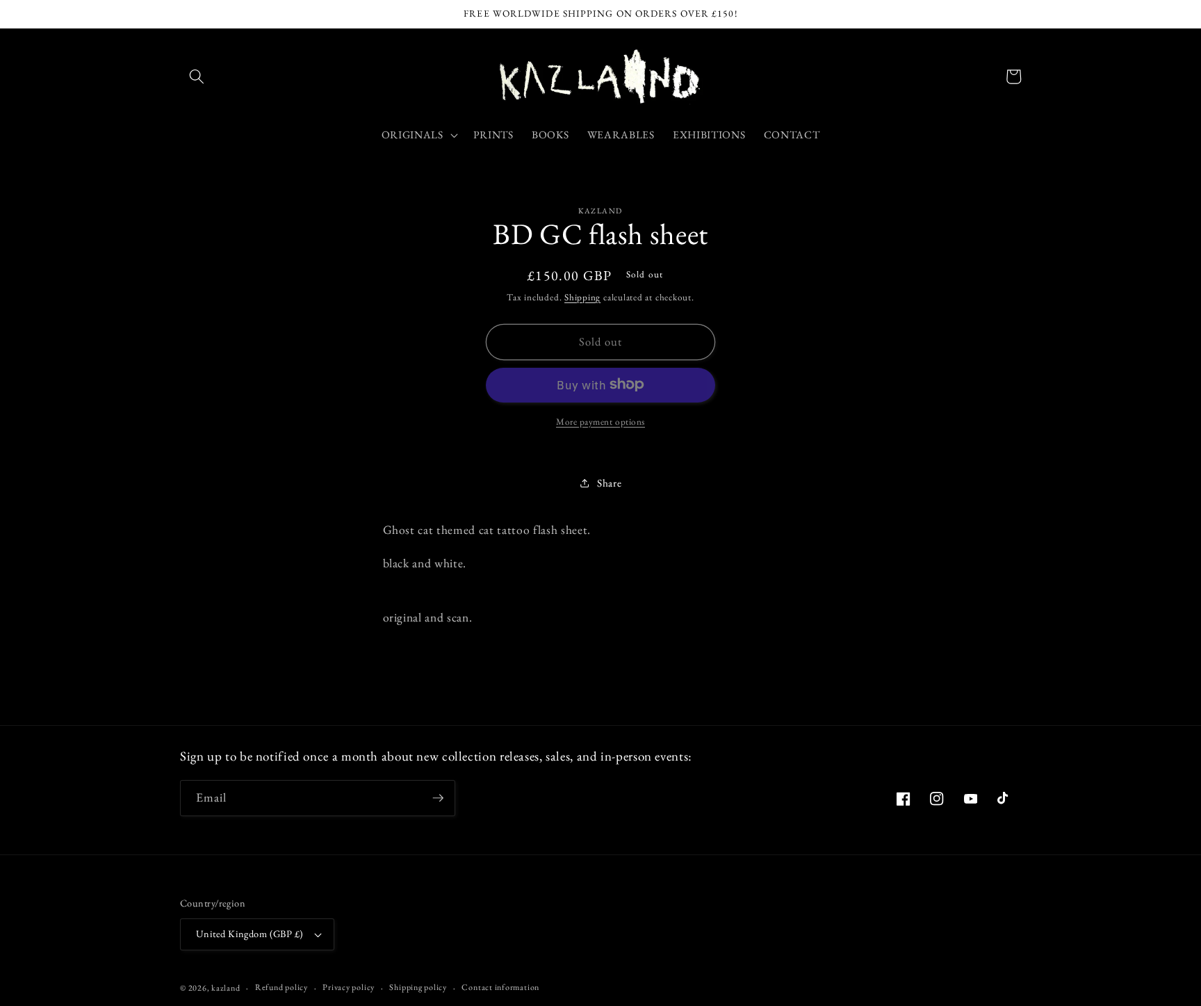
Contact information (500, 987)
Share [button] (609, 482)
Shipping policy (418, 987)
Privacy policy (348, 987)
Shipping (582, 296)
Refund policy (281, 987)
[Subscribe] (438, 798)
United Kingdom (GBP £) (250, 933)
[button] (196, 76)
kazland (225, 987)
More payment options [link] (600, 421)
